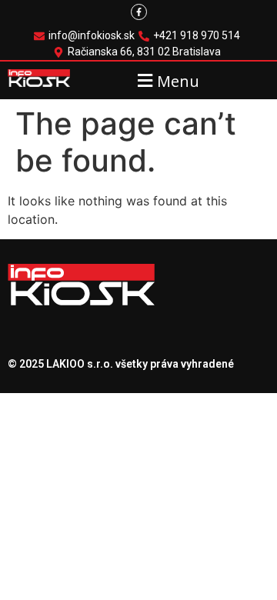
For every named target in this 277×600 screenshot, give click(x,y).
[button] (166, 80)
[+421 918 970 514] (191, 36)
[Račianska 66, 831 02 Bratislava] (139, 52)
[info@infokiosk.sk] (86, 36)
